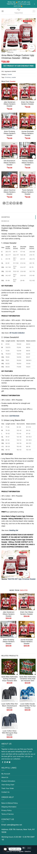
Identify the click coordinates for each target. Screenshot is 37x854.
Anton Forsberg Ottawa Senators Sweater (9, 133)
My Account (5, 774)
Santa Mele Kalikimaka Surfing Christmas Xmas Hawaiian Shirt (9, 679)
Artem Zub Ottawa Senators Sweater (27, 103)
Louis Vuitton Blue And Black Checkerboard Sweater (9, 706)
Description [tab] (5, 217)
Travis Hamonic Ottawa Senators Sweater (27, 192)
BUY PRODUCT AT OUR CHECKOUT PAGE (19, 66)
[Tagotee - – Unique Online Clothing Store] (18, 11)
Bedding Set (13, 530)
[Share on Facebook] (7, 203)
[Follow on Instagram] (5, 762)
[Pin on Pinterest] (17, 203)
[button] (2, 11)
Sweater (10, 52)
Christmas (8, 77)
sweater (13, 77)
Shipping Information (8, 807)
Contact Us (5, 792)
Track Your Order (7, 788)
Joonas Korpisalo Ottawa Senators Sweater (27, 133)
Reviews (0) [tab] (5, 221)
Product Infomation (8, 781)
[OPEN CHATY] (5, 849)
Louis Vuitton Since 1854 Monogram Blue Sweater (9, 733)
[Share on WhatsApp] (4, 203)
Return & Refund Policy (9, 803)
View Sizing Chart (7, 785)
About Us (4, 777)
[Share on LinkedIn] (21, 203)
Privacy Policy (6, 810)
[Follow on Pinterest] (9, 762)
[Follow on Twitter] (7, 762)
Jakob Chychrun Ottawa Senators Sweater (9, 192)
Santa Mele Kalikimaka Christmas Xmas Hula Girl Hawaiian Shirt (27, 679)
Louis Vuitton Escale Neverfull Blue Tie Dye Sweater (27, 706)
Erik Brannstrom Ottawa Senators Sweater (9, 163)
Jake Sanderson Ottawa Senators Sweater (9, 104)
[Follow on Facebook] (2, 762)
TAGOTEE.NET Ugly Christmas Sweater (21, 579)
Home (3, 52)
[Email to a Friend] (14, 203)
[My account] (33, 11)
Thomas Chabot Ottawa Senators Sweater (27, 163)
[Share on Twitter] (10, 203)
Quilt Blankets (14, 416)
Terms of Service (7, 814)
